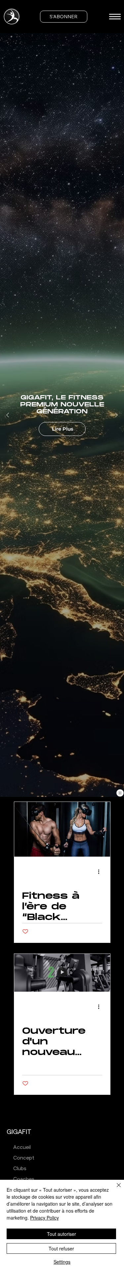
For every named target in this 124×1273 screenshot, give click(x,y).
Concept (23, 1158)
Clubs (19, 1168)
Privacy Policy (44, 1217)
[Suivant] (116, 415)
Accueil (22, 1147)
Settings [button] (62, 1261)
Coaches (23, 1179)
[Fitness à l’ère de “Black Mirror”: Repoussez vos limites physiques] (62, 829)
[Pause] (120, 793)
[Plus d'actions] (101, 872)
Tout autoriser (61, 1234)
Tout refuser (61, 1248)
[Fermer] (115, 1189)
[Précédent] (7, 415)
